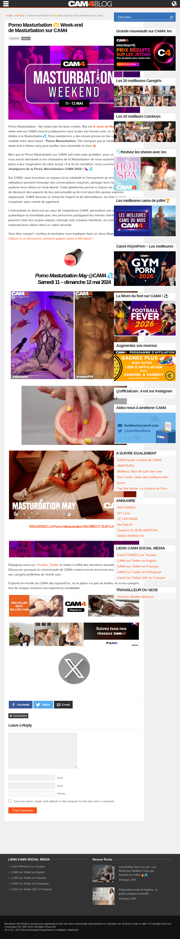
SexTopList (124, 524)
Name (60, 777)
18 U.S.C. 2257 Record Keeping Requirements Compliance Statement (41, 930)
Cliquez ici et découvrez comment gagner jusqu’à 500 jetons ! (51, 238)
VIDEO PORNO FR (130, 536)
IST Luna (123, 513)
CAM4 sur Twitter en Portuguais (139, 572)
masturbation (20, 715)
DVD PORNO (126, 507)
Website (61, 793)
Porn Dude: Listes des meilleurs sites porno (143, 479)
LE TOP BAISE (127, 519)
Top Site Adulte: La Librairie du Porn (142, 488)
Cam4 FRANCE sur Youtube (137, 555)
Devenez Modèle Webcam (135, 596)
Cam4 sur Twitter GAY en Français (141, 577)
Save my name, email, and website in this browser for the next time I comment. (64, 801)
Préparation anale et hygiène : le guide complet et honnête (138, 891)
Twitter (54, 565)
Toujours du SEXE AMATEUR (137, 530)
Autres (19, 15)
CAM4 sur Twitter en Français (137, 566)
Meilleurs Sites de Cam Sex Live (139, 471)
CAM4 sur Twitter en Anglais (136, 560)
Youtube (42, 565)
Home (9, 15)
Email (60, 786)
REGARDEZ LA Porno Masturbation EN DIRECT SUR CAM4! (74, 526)
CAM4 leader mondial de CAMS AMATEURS (139, 462)
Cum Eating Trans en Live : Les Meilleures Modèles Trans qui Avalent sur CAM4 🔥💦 (137, 871)
